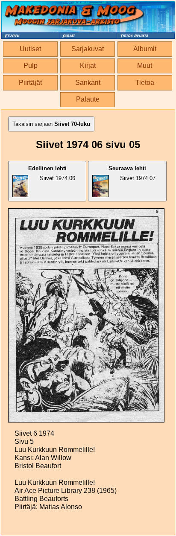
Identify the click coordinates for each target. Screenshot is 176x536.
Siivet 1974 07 (132, 173)
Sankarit (87, 82)
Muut (144, 65)
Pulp (30, 65)
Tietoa (144, 82)
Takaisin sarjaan (51, 124)
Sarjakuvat (87, 48)
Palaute (88, 99)
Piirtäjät (30, 82)
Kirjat (88, 65)
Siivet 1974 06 (51, 173)
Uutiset (30, 48)
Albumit (144, 48)
